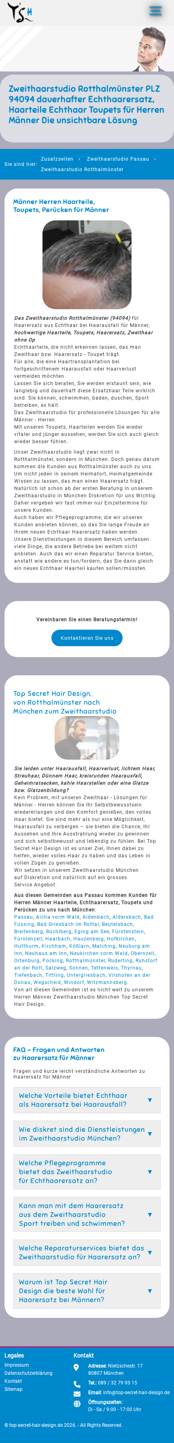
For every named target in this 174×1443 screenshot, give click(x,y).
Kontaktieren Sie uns (87, 638)
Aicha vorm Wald (58, 917)
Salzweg (55, 968)
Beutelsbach (117, 924)
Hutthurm (26, 946)
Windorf (74, 982)
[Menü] (155, 10)
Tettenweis (104, 968)
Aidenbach (96, 917)
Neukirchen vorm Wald (99, 953)
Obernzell (143, 953)
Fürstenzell (28, 939)
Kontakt (13, 1381)
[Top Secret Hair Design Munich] (21, 12)
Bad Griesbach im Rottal (68, 924)
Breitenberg (28, 931)
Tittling (54, 975)
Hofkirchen (121, 939)
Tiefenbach (28, 975)
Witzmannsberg (107, 982)
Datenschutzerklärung (28, 1373)
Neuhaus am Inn (46, 953)
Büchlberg (59, 931)
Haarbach (57, 939)
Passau (23, 917)
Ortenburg (27, 960)
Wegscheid (47, 982)
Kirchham (54, 946)
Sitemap (13, 1389)
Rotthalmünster (85, 960)
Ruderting (120, 960)
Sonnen (78, 968)
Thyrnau (131, 968)
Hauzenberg (88, 939)
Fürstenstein (128, 931)
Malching (104, 946)
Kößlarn (79, 946)
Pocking (52, 960)
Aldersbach (126, 917)
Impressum (16, 1365)
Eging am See (91, 931)
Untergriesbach (86, 975)
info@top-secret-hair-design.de (136, 1392)
